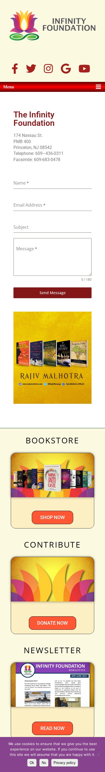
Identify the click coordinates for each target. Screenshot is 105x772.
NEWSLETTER (53, 650)
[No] (98, 754)
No (44, 763)
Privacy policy (65, 763)
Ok (32, 763)
